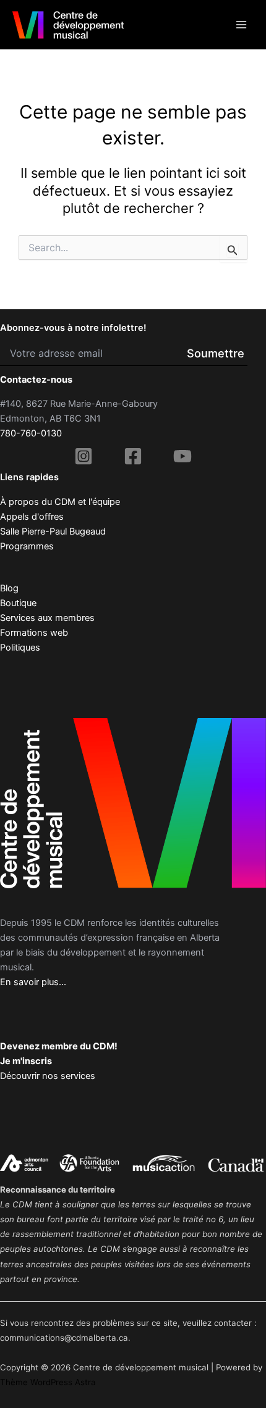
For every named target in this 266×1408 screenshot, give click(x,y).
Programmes (27, 546)
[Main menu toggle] (241, 24)
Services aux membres (47, 617)
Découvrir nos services (47, 1075)
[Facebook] (133, 456)
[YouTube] (182, 456)
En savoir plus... (33, 982)
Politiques (20, 647)
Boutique (18, 603)
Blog (9, 588)
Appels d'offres (32, 516)
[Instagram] (83, 456)
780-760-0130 (31, 433)
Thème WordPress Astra (48, 1382)
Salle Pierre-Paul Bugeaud (53, 531)
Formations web (34, 632)
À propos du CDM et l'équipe (60, 501)
